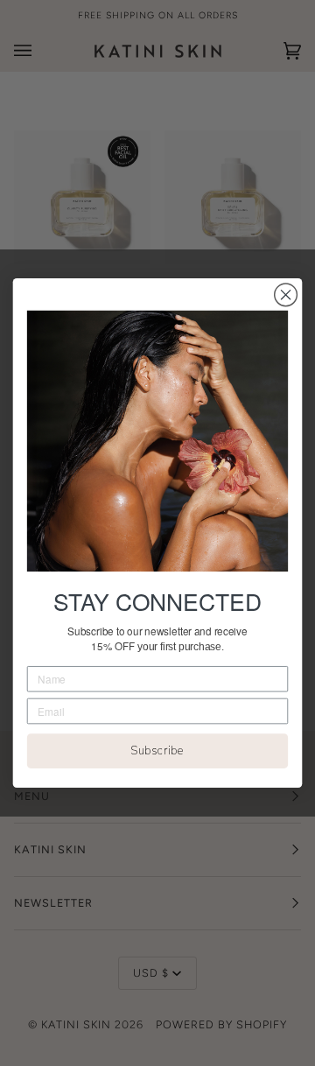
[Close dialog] (286, 295)
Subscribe (157, 751)
